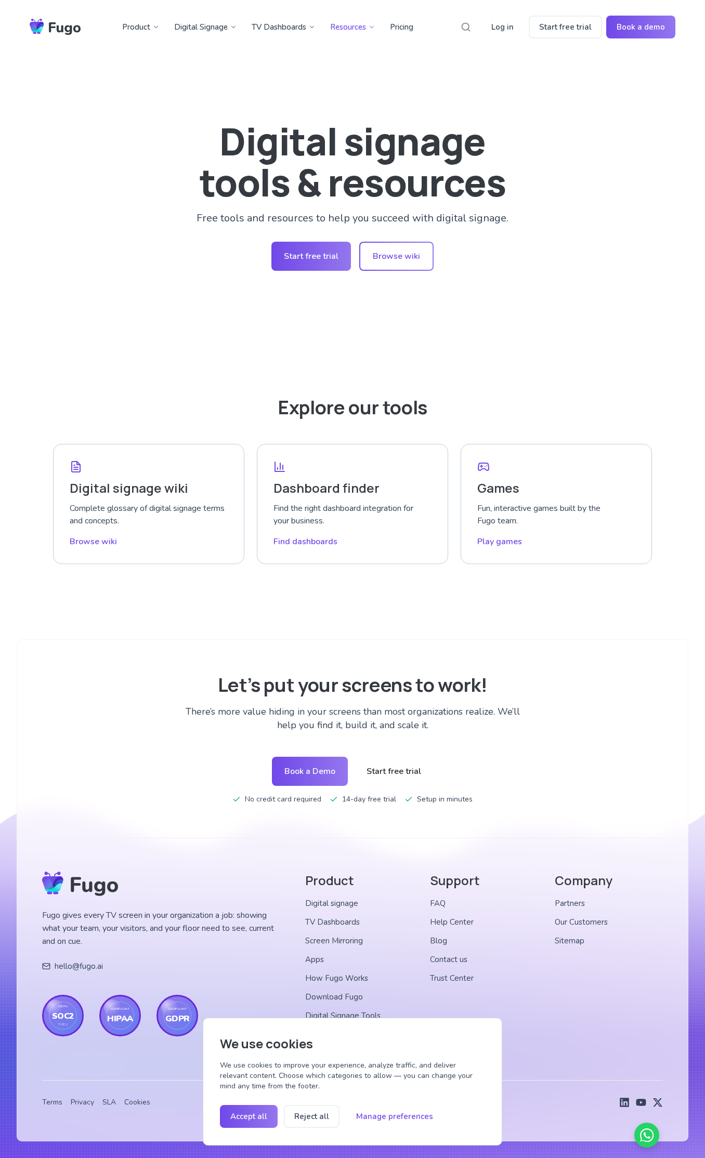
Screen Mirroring (334, 941)
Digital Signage (201, 27)
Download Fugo (334, 997)
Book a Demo (309, 771)
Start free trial (565, 27)
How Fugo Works (336, 978)
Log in (502, 27)
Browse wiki (396, 256)
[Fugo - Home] (55, 27)
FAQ (438, 903)
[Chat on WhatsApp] (646, 1135)
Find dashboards (305, 541)
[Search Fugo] (465, 27)
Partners (570, 903)
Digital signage (331, 903)
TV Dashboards (279, 27)
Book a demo (641, 27)
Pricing (401, 27)
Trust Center (452, 978)
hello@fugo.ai (79, 966)
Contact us (448, 959)
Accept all (248, 1116)
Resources (348, 27)
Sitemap (569, 941)
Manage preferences (394, 1116)
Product (136, 27)
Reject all (311, 1116)
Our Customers (581, 922)
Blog (438, 941)
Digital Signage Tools (343, 1015)
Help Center (452, 922)
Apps (314, 959)
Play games (499, 541)
